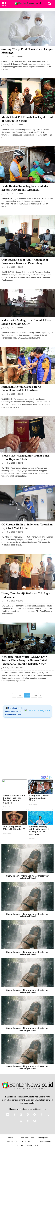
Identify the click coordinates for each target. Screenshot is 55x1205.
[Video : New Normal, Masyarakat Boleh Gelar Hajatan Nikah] (27, 434)
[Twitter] (21, 1121)
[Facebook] (14, 1115)
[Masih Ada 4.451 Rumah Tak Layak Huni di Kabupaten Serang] (27, 96)
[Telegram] (34, 1115)
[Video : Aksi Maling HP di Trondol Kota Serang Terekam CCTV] (27, 303)
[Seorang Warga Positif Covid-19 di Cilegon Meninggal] (27, 28)
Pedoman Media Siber (25, 1138)
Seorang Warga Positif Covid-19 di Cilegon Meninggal (27, 50)
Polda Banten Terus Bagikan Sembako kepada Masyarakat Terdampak (24, 188)
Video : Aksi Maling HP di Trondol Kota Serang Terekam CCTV (26, 322)
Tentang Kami (42, 1138)
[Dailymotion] (7, 1115)
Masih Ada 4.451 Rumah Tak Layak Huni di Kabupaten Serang (27, 119)
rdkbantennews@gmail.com (34, 1109)
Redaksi (10, 1138)
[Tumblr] (48, 1115)
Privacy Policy (26, 1141)
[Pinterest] (27, 1115)
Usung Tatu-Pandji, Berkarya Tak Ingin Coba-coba (25, 595)
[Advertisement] (27, 747)
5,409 (34, 695)
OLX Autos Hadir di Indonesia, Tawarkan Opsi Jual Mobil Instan (27, 526)
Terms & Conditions (42, 1141)
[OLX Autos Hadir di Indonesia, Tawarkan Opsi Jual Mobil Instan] (27, 503)
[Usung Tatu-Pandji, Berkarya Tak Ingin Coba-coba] (27, 572)
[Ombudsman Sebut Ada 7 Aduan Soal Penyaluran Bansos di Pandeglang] (27, 236)
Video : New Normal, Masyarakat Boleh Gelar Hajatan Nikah (25, 457)
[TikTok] (41, 1115)
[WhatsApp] (27, 1121)
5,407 (20, 695)
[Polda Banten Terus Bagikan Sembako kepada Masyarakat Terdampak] (27, 164)
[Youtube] (34, 1121)
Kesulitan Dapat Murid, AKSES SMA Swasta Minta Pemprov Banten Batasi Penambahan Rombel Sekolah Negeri (24, 660)
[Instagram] (21, 1115)
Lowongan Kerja (11, 1141)
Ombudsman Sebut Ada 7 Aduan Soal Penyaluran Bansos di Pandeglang (24, 261)
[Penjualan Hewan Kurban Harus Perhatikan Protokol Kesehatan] (27, 365)
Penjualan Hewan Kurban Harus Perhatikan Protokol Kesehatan (21, 388)
